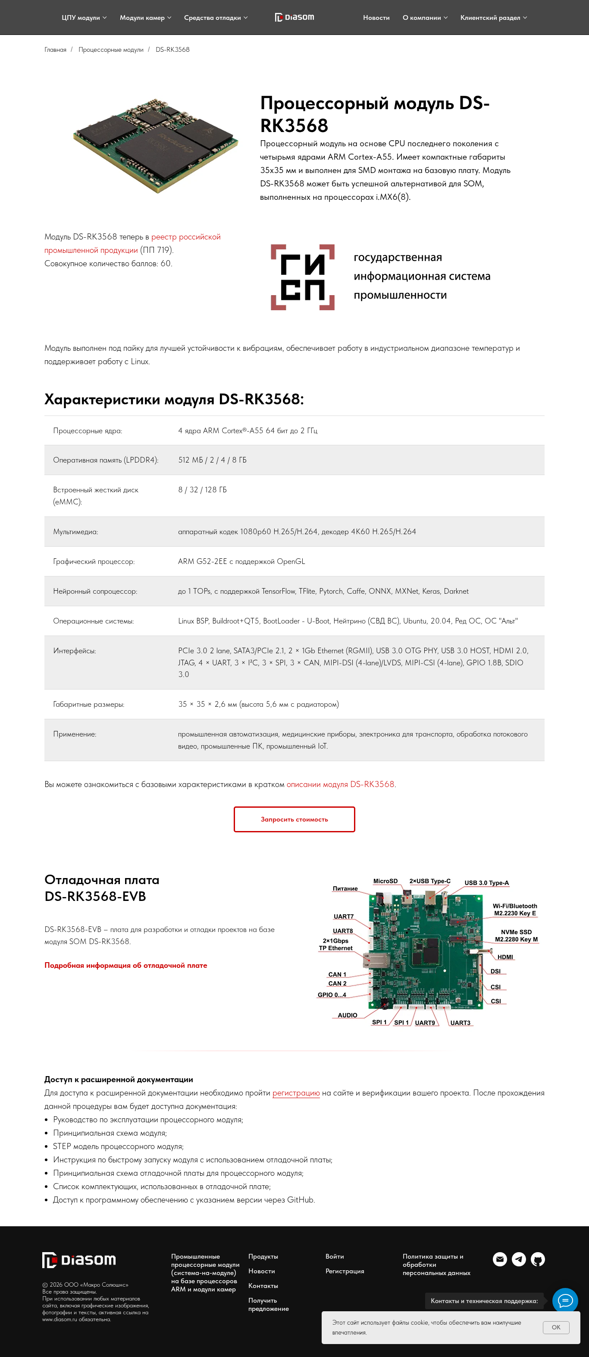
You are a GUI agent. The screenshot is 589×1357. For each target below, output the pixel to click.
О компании (422, 17)
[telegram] (519, 1264)
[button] (294, 819)
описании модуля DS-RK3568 (341, 784)
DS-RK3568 (173, 49)
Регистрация (345, 1271)
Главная (55, 49)
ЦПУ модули (81, 17)
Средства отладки (212, 17)
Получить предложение (268, 1304)
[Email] (500, 1264)
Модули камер (142, 17)
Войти (335, 1256)
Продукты (263, 1256)
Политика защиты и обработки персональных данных (436, 1264)
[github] (538, 1264)
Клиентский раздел (490, 17)
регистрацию (296, 1092)
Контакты (263, 1285)
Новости (376, 17)
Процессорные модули (111, 49)
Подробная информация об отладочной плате (125, 965)
